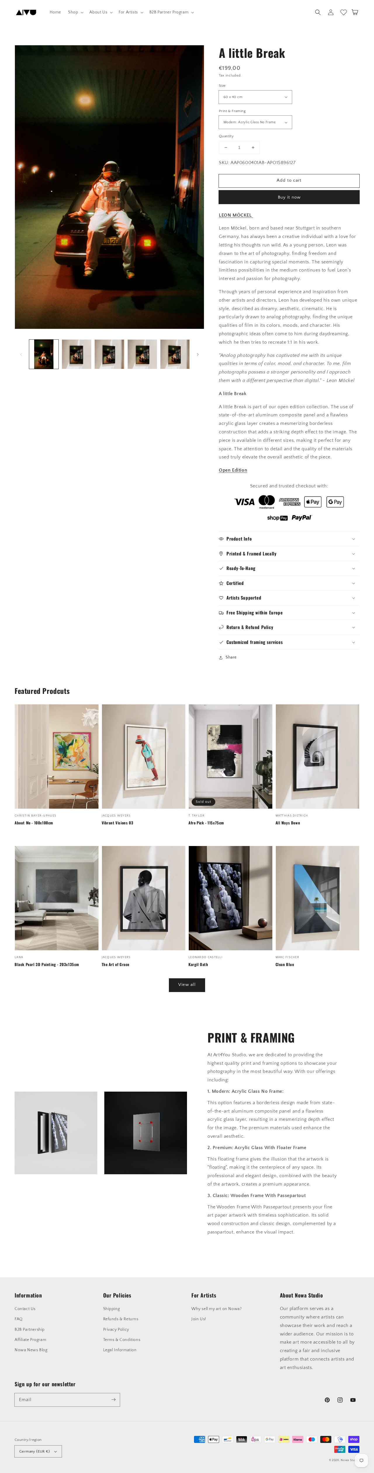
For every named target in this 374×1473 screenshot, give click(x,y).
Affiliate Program (30, 1339)
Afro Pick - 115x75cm (206, 822)
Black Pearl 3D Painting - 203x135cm (47, 964)
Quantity (226, 136)
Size (222, 86)
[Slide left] (21, 354)
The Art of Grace (116, 964)
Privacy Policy (116, 1329)
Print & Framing (232, 111)
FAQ (19, 1319)
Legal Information (120, 1350)
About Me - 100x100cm (34, 822)
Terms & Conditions (122, 1339)
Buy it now (289, 197)
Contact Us (25, 1309)
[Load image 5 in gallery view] (175, 354)
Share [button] (231, 657)
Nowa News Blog (31, 1350)
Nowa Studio (350, 1460)
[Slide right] (197, 354)
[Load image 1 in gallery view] (44, 354)
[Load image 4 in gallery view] (142, 354)
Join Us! (198, 1319)
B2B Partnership (30, 1329)
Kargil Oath (198, 964)
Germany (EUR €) (34, 1451)
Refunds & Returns (120, 1319)
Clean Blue (285, 964)
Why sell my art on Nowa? (216, 1309)
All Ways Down (288, 822)
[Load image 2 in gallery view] (76, 354)
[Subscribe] (113, 1399)
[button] (75, 12)
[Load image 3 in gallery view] (109, 354)
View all (187, 984)
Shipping (111, 1309)
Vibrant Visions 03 (118, 822)
